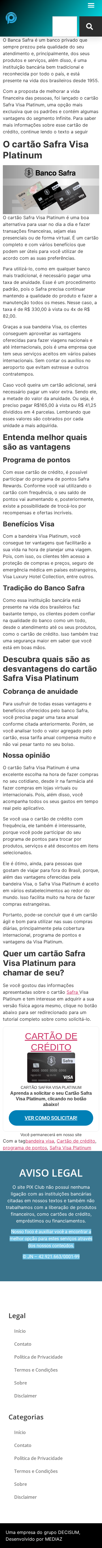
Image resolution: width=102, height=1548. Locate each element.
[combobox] (64, 26)
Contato (22, 1344)
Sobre (20, 1383)
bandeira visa (40, 1141)
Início (20, 1331)
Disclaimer (25, 1396)
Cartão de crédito (76, 1141)
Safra (73, 992)
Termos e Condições (36, 1370)
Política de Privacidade (38, 1357)
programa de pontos (25, 1147)
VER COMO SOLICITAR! (51, 1118)
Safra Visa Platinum (70, 1147)
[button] (91, 5)
